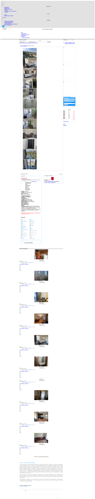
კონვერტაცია (33, 181)
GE (3, 26)
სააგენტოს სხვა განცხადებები (49, 182)
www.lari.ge (73, 106)
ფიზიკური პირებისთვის (8, 22)
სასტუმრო (23, 36)
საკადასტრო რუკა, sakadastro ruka (10, 11)
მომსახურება (6, 8)
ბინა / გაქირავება (23, 45)
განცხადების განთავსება (9, 21)
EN (5, 29)
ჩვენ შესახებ (6, 7)
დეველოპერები (34, 42)
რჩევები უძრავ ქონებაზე (8, 15)
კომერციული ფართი (25, 34)
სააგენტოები (28, 42)
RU (5, 27)
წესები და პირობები (8, 9)
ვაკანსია (6, 10)
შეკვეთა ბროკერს (22, 42)
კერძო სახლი (23, 33)
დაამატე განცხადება (25, 37)
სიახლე (5, 14)
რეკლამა (4, 17)
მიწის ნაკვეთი (23, 35)
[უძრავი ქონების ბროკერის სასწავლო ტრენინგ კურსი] (69, 43)
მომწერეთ (53, 181)
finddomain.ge (65, 125)
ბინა (22, 32)
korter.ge (64, 124)
